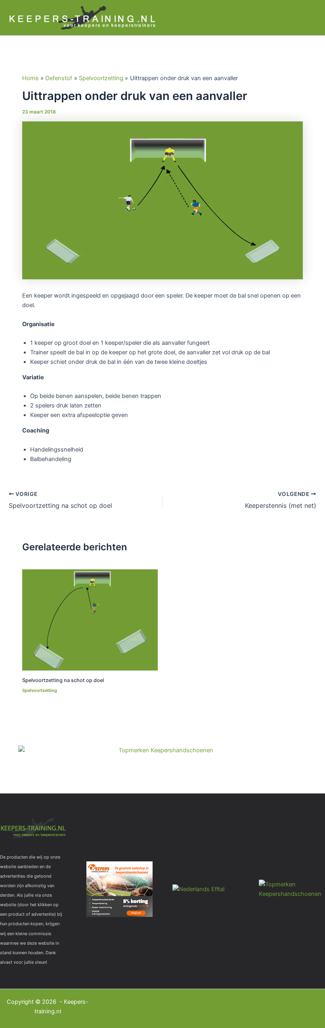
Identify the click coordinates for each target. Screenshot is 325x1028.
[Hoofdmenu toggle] (309, 17)
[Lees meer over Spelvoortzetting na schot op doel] (89, 619)
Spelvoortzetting (39, 690)
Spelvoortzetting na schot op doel (63, 680)
